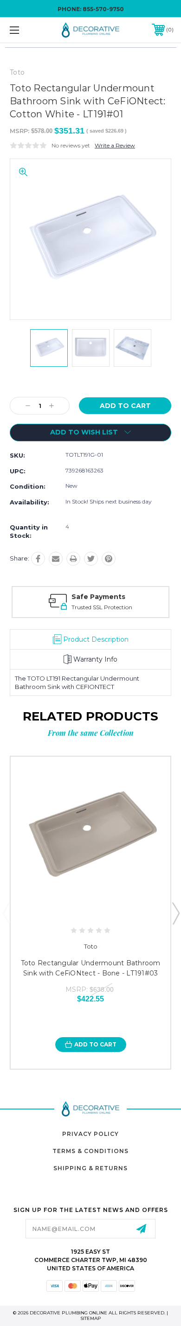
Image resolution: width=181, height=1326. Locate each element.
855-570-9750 (103, 9)
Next (175, 912)
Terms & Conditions (90, 1151)
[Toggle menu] (26, 30)
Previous (6, 912)
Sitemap (90, 1318)
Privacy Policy (90, 1133)
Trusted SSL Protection (101, 607)
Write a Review (115, 145)
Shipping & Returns (90, 1168)
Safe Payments (98, 597)
